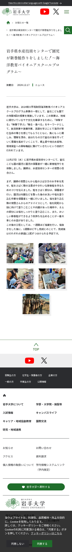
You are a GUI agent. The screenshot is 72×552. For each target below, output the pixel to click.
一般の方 (9, 381)
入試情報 (8, 413)
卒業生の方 (25, 381)
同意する (42, 544)
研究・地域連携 (12, 429)
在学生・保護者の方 (32, 375)
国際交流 (41, 421)
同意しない (17, 544)
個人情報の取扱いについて (18, 465)
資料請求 (41, 456)
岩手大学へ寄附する (38, 487)
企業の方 (52, 375)
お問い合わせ (44, 448)
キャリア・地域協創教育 (17, 421)
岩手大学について (13, 404)
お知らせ (8, 448)
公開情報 (41, 381)
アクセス (8, 456)
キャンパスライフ (46, 413)
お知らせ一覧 (21, 22)
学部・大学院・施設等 (49, 404)
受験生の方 (10, 375)
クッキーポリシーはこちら (46, 533)
